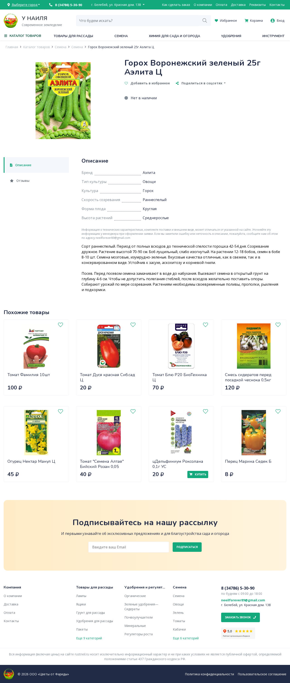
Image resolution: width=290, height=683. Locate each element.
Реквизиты (257, 4)
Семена (121, 36)
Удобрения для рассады (94, 621)
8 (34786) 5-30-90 (68, 5)
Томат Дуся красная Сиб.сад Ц (107, 377)
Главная (11, 47)
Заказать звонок (238, 617)
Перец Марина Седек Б (248, 461)
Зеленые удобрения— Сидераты (141, 606)
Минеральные (135, 626)
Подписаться (187, 547)
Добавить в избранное (150, 83)
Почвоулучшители (138, 617)
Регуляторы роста (138, 634)
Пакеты (82, 629)
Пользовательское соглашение (262, 674)
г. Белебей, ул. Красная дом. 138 (116, 4)
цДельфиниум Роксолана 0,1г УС (177, 464)
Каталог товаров (36, 47)
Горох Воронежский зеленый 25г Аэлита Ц (121, 47)
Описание (22, 165)
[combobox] (137, 20)
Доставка (238, 4)
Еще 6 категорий (186, 638)
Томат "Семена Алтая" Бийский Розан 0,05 (102, 464)
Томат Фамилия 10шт (28, 374)
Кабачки (179, 629)
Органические (135, 596)
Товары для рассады (73, 36)
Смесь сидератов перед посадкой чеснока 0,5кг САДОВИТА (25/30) (248, 380)
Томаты (179, 621)
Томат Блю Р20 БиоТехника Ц (179, 377)
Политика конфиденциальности (209, 674)
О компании (203, 4)
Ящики (81, 604)
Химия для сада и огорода (174, 36)
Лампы (81, 596)
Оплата (221, 4)
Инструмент (273, 36)
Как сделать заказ (176, 4)
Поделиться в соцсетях (202, 83)
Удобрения (231, 36)
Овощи (178, 604)
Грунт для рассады (90, 612)
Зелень (178, 612)
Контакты (277, 4)
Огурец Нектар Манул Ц (31, 461)
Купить (200, 474)
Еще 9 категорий (89, 638)
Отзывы (22, 180)
